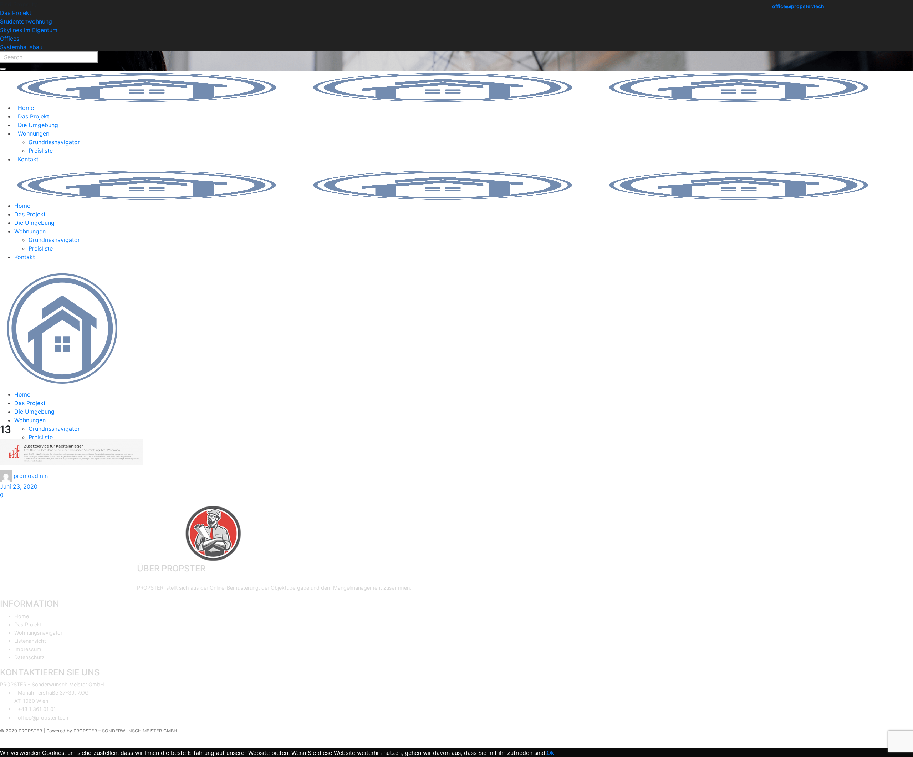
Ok (550, 752)
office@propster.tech (798, 6)
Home (21, 616)
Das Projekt (15, 12)
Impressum (27, 649)
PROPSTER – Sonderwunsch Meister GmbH (125, 730)
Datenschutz (29, 657)
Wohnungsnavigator (38, 633)
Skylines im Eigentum (28, 30)
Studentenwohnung (26, 21)
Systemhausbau (21, 47)
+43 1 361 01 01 (37, 709)
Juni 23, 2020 (18, 486)
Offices (9, 38)
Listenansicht (30, 641)
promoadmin (31, 475)
